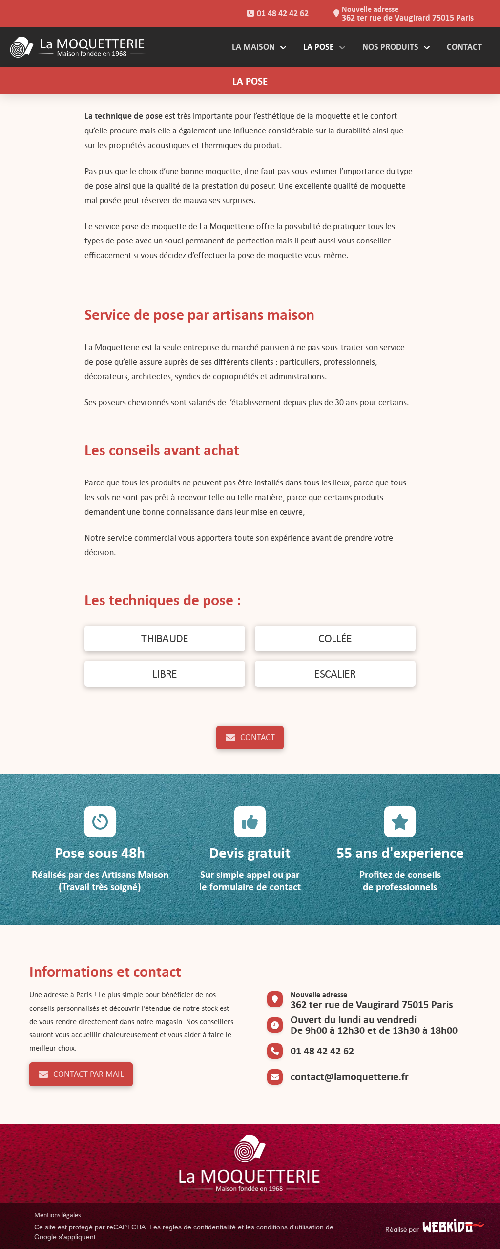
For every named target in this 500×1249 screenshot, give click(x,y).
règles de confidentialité (199, 1227)
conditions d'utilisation (290, 1227)
